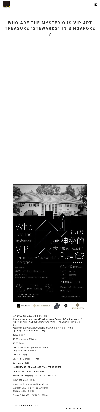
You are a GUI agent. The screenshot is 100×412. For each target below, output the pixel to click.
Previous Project (28, 406)
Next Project (73, 409)
